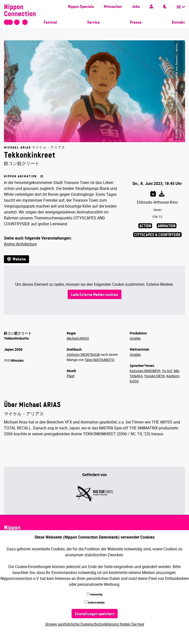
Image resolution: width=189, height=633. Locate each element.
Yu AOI (167, 370)
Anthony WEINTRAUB (83, 354)
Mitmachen (113, 7)
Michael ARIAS (78, 338)
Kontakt (178, 23)
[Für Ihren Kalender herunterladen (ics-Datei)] (162, 193)
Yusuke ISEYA (154, 376)
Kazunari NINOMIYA (145, 370)
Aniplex (135, 338)
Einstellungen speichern (94, 614)
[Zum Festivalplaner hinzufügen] (153, 193)
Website (18, 259)
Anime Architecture (20, 244)
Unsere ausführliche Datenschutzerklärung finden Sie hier (94, 624)
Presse (136, 23)
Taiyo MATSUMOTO (99, 359)
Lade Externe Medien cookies (94, 295)
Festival (50, 23)
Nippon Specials (81, 7)
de (179, 7)
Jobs (136, 7)
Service (93, 23)
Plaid (70, 376)
